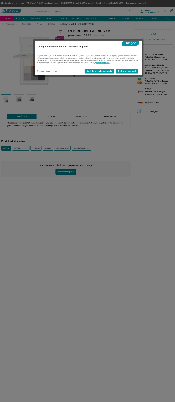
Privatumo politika (103, 62)
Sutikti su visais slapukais (99, 71)
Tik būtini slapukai (127, 71)
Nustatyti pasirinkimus (47, 71)
